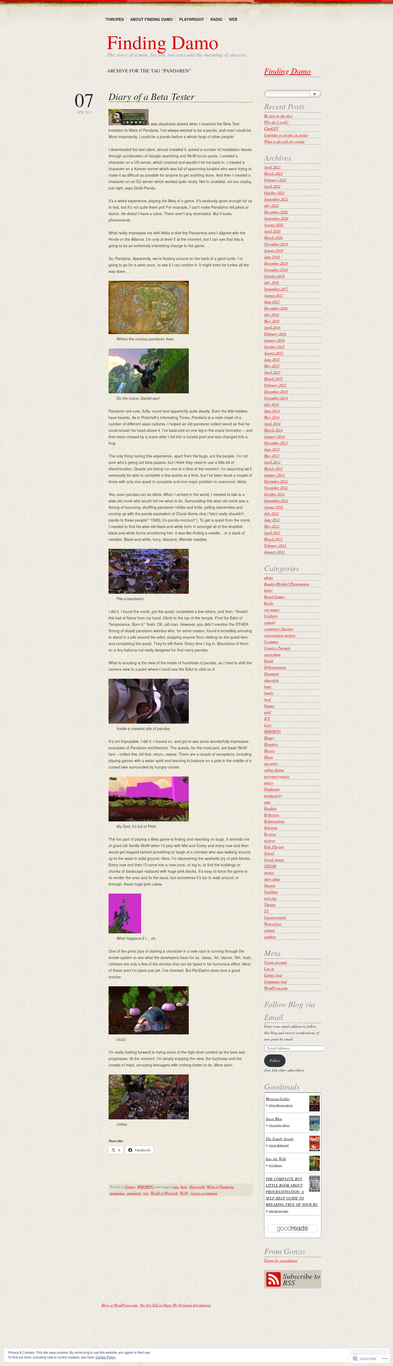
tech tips (270, 898)
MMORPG (145, 1186)
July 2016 (271, 314)
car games (271, 609)
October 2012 (274, 493)
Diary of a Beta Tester (151, 96)
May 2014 (271, 417)
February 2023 (275, 179)
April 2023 (272, 166)
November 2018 (276, 269)
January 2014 (274, 436)
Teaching (271, 891)
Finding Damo (162, 42)
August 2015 (273, 352)
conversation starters (279, 635)
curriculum (272, 654)
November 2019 (276, 243)
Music (268, 756)
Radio (216, 19)
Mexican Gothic (278, 1098)
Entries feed (273, 974)
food (267, 699)
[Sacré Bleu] (314, 1129)
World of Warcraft (164, 1193)
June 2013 (272, 449)
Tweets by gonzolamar (280, 1260)
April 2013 (272, 461)
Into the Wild (276, 1158)
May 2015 (271, 365)
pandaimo (117, 1193)
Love (267, 724)
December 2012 (276, 481)
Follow (275, 1060)
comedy (269, 622)
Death (268, 660)
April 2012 (272, 532)
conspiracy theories (278, 628)
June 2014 (272, 410)
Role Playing (274, 846)
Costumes (271, 641)
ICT (267, 718)
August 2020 (273, 224)
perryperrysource (276, 776)
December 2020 (276, 211)
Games (130, 1186)
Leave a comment (204, 1193)
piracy (268, 782)
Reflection (271, 814)
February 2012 (275, 545)
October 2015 (274, 346)
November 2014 (276, 397)
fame (267, 686)
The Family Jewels (280, 1138)
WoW (184, 1193)
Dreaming (271, 673)
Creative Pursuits (277, 647)
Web (233, 19)
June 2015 (272, 359)
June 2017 (272, 301)
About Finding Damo (151, 19)
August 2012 (273, 506)
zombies (270, 936)
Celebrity (271, 615)
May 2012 (271, 526)
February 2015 (275, 384)
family (268, 692)
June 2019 (272, 256)
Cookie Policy (105, 1357)
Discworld (197, 1186)
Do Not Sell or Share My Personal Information (175, 1304)
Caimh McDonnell (279, 1145)
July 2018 (271, 282)
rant (267, 801)
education (271, 679)
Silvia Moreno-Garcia (280, 1105)
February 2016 (275, 333)
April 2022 (272, 186)
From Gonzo (284, 1250)
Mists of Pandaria (220, 1186)
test (145, 1193)
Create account (275, 962)
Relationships (274, 821)
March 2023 (273, 173)
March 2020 (273, 237)
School (269, 853)
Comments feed (275, 981)
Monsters (271, 744)
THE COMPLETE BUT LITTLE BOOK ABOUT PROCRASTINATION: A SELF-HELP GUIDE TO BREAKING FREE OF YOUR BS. (292, 1191)
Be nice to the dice (278, 115)
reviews (269, 840)
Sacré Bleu (274, 1118)
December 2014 (276, 391)
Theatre (270, 904)
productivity (273, 795)
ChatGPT (271, 128)
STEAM (270, 865)
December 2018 (276, 263)
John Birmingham (278, 1211)
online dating (274, 769)
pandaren (134, 1193)
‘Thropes (114, 19)
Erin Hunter (275, 1165)
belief (268, 590)
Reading (270, 808)
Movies (269, 750)
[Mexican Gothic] (314, 1109)
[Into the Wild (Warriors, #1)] (314, 1169)
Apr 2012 (84, 102)
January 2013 (274, 474)
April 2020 (272, 231)
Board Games (274, 596)
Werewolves (273, 923)
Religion (270, 827)
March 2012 (273, 538)
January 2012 (274, 551)
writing (269, 930)
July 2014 (271, 404)
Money (269, 737)
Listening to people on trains (286, 134)
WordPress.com (275, 987)
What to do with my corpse (284, 141)
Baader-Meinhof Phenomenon (286, 583)
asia (175, 1186)
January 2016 (274, 340)
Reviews (270, 833)
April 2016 (272, 327)
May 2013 (271, 455)
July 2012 (271, 513)
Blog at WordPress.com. (120, 1304)
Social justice (274, 859)
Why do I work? (276, 122)
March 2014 (273, 429)
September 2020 (276, 218)
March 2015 (273, 378)
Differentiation (275, 667)
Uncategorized (275, 917)
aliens (268, 577)
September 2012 (276, 500)
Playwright (191, 19)
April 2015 (272, 372)
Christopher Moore (279, 1125)
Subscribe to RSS (301, 1279)
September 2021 (276, 198)
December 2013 (276, 442)
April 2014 (272, 423)
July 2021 (271, 205)
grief (267, 712)
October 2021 (274, 192)
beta (184, 1186)
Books (268, 603)
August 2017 (273, 295)
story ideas (272, 878)
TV (266, 910)
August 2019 (273, 250)
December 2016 (276, 308)
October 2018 (274, 275)
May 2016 (271, 320)
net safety (271, 763)
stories (269, 872)
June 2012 (272, 519)
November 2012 (276, 487)
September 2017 (276, 288)
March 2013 (273, 468)
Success (269, 885)
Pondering (272, 788)
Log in (269, 968)
